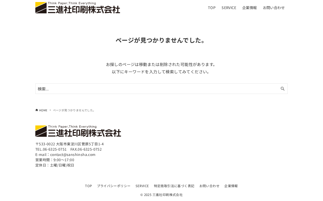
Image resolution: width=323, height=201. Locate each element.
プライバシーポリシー (114, 185)
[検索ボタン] (283, 88)
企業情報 (231, 185)
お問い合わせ (209, 185)
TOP (88, 185)
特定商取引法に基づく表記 (174, 185)
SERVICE (142, 185)
